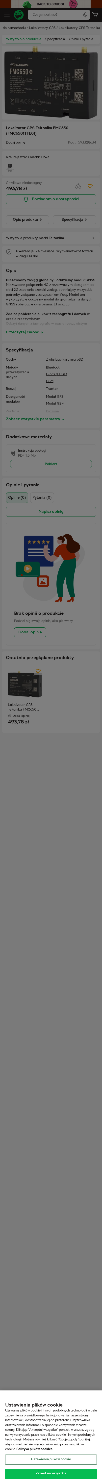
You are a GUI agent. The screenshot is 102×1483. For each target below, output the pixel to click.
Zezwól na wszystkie (51, 1473)
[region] (51, 1436)
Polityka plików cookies (34, 1449)
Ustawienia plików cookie (51, 1459)
